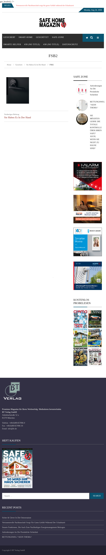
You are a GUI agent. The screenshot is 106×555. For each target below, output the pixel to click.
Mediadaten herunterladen (50, 409)
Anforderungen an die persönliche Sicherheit (20, 532)
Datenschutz (70, 44)
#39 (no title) (32, 44)
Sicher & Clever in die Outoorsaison (16, 518)
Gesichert (9, 37)
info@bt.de (12, 429)
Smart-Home (26, 37)
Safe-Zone (58, 37)
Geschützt (42, 37)
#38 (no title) (51, 44)
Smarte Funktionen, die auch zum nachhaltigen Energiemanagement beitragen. (33, 527)
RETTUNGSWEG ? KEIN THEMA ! (17, 537)
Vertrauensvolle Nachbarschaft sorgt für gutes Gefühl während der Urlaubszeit (33, 523)
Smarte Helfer (12, 44)
